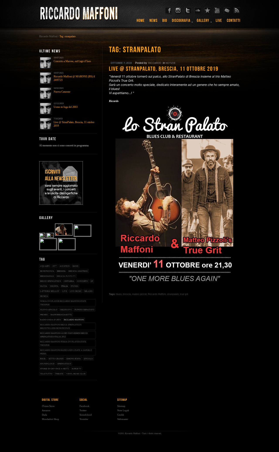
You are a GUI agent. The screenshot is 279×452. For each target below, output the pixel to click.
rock (43, 359)
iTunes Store (48, 406)
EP (92, 281)
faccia (43, 286)
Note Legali (123, 410)
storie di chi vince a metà (54, 369)
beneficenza (47, 271)
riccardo (155, 63)
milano (88, 291)
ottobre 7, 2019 (121, 63)
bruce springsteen (50, 281)
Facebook (84, 406)
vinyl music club (75, 374)
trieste (59, 374)
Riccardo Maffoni (48, 36)
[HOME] (141, 22)
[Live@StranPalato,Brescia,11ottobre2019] (174, 69)
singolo (88, 359)
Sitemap (121, 406)
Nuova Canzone (62, 91)
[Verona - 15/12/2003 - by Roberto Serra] (42, 235)
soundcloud (47, 364)
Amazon (46, 410)
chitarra (69, 281)
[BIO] (164, 22)
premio (44, 315)
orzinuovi (66, 310)
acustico (65, 266)
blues (119, 294)
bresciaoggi (47, 276)
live (64, 291)
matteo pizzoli (139, 294)
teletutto (46, 374)
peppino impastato (84, 310)
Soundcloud (86, 414)
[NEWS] (154, 22)
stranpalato (173, 294)
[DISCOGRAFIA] (181, 22)
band (75, 266)
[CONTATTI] (234, 22)
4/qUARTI (44, 266)
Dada (44, 414)
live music (76, 291)
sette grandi (56, 359)
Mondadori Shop (50, 419)
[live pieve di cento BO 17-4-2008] (83, 235)
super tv (76, 369)
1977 (54, 266)
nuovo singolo (48, 310)
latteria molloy (50, 291)
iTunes (74, 286)
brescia (61, 271)
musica (44, 296)
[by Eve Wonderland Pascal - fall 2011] (48, 248)
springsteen (64, 364)
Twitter (83, 410)
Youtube (84, 419)
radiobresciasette (61, 315)
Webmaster (122, 419)
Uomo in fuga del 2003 (66, 106)
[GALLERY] (203, 22)
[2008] (50, 235)
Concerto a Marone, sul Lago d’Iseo (72, 61)
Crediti (120, 414)
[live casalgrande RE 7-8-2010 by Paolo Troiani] (64, 235)
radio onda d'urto (50, 320)
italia (64, 286)
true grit (184, 294)
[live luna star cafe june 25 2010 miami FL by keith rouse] (67, 248)
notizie (170, 63)
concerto (82, 281)
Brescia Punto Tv (66, 276)
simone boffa (73, 359)
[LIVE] (219, 22)
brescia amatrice (78, 271)
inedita (54, 286)
